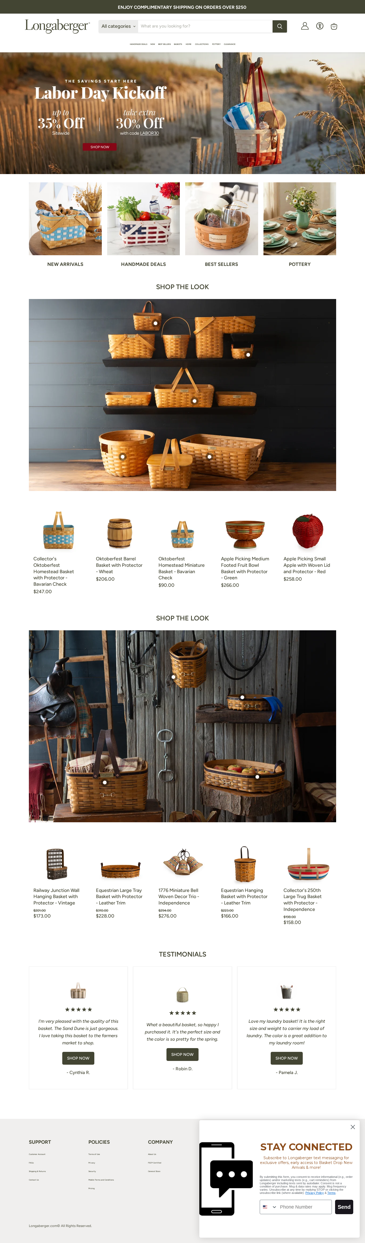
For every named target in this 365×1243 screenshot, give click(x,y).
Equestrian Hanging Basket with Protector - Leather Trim (244, 896)
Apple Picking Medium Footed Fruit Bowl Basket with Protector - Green (245, 568)
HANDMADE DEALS (138, 44)
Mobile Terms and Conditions (101, 1180)
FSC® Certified (154, 1163)
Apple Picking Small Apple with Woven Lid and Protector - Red (307, 565)
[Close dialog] (353, 1127)
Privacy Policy (314, 1192)
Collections (202, 44)
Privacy (91, 1163)
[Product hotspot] (156, 323)
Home (189, 44)
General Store (154, 1171)
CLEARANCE (229, 44)
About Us (152, 1154)
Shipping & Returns (37, 1171)
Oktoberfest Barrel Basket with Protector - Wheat (119, 565)
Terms (331, 1192)
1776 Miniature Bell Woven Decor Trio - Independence (178, 896)
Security (92, 1171)
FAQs (31, 1163)
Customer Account (37, 1154)
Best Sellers (164, 44)
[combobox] (268, 1207)
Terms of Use (94, 1154)
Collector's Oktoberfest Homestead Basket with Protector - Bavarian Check (53, 571)
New (152, 44)
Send (344, 1207)
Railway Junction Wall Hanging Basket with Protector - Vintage (56, 896)
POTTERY (216, 44)
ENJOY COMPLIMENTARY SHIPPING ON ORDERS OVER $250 (182, 7)
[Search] (280, 26)
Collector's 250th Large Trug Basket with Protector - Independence (303, 899)
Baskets (178, 44)
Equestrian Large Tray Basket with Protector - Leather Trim (119, 896)
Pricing (91, 1188)
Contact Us (34, 1180)
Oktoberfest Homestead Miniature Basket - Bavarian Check (181, 568)
